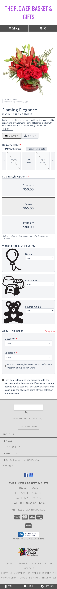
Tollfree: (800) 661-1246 (28, 503)
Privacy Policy (8, 578)
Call (10, 586)
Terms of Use (49, 578)
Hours (49, 586)
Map (29, 586)
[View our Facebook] (26, 476)
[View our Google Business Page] (31, 476)
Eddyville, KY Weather (13, 573)
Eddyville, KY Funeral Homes (20, 563)
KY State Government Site (42, 573)
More (6, 129)
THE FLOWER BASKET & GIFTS (28, 12)
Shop (16, 28)
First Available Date (36, 149)
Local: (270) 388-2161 (28, 498)
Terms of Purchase (29, 578)
